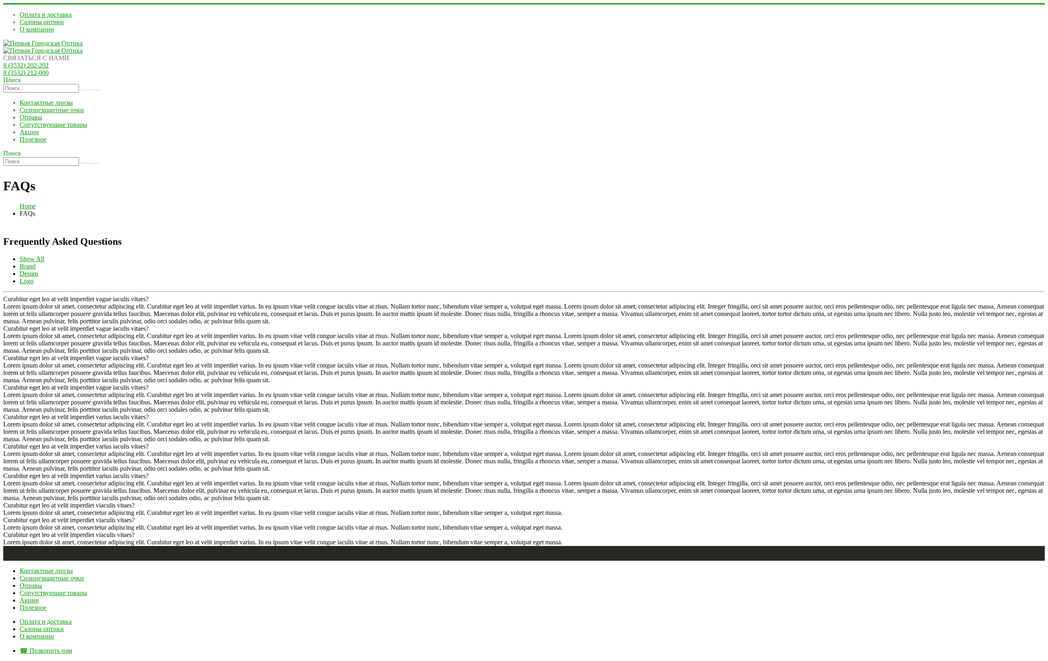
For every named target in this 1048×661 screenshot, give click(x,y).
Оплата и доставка (46, 14)
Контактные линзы (46, 102)
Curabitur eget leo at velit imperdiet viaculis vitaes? (69, 505)
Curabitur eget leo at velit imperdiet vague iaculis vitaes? (76, 299)
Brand (28, 266)
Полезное (33, 139)
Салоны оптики (42, 21)
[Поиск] (90, 90)
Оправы (31, 117)
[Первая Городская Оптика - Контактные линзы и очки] (43, 43)
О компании (37, 29)
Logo (27, 280)
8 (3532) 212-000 (26, 72)
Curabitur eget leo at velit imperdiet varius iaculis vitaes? (76, 416)
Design (29, 273)
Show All (32, 258)
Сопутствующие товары (53, 124)
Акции (29, 132)
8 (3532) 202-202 (26, 65)
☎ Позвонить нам (46, 650)
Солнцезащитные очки (52, 109)
